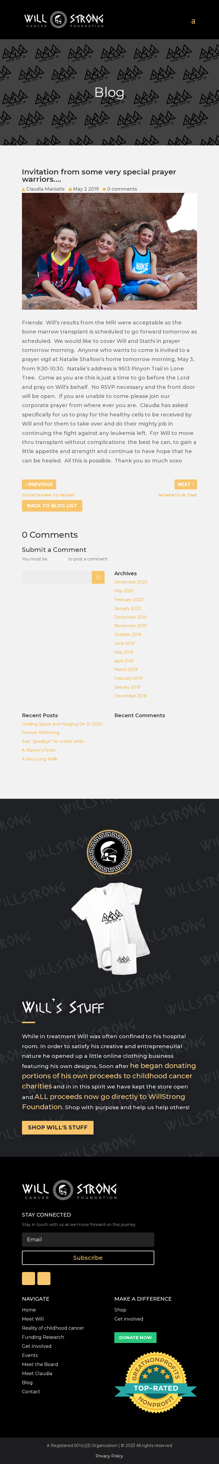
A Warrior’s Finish (39, 750)
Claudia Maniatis (45, 189)
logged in (57, 559)
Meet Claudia (37, 1373)
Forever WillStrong (40, 732)
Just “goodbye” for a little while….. (55, 741)
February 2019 (128, 678)
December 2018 (130, 695)
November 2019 (130, 625)
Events (30, 1355)
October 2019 (127, 634)
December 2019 (130, 617)
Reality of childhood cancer (53, 1328)
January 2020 (127, 608)
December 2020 (130, 582)
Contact (31, 1391)
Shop (120, 1310)
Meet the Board (40, 1364)
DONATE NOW (135, 1337)
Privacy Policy (109, 1456)
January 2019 (127, 687)
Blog (27, 1382)
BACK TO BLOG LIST (52, 505)
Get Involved (37, 1346)
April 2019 (123, 661)
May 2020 (124, 590)
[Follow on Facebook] (28, 1278)
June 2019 (124, 643)
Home (29, 1310)
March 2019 (125, 669)
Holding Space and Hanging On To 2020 (62, 724)
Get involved (128, 1319)
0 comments (122, 189)
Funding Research (43, 1337)
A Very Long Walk (39, 759)
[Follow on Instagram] (43, 1278)
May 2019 (123, 652)
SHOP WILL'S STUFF (58, 1127)
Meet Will (33, 1319)
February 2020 (128, 599)
